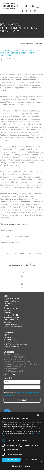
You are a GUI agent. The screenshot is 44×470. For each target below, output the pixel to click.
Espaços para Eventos (11, 301)
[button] (22, 466)
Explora (6, 335)
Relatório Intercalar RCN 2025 (15, 327)
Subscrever (22, 400)
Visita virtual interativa (12, 346)
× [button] (41, 415)
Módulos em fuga (10, 339)
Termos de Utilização (11, 317)
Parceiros (7, 313)
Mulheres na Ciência (11, 342)
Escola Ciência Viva (11, 320)
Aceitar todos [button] (11, 460)
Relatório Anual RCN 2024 (13, 324)
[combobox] (38, 415)
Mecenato (7, 310)
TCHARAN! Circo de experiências (16, 344)
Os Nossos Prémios (11, 308)
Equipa (6, 306)
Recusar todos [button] (32, 460)
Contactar (7, 322)
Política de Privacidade (12, 315)
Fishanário (7, 337)
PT (28, 6)
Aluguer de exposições (12, 299)
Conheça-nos (8, 303)
